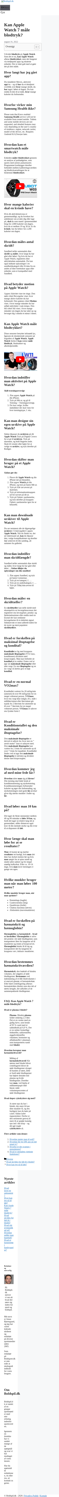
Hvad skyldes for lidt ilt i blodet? (20, 1162)
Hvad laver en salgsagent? (8, 1192)
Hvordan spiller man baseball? (9, 1235)
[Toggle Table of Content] (35, 47)
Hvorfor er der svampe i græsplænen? (20, 1148)
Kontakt (43, 1496)
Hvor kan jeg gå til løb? (16, 1164)
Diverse (9, 1159)
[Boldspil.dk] (7, 1)
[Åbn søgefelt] (3, 13)
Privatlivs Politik (31, 1496)
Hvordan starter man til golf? (22, 1139)
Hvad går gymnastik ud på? (8, 1227)
